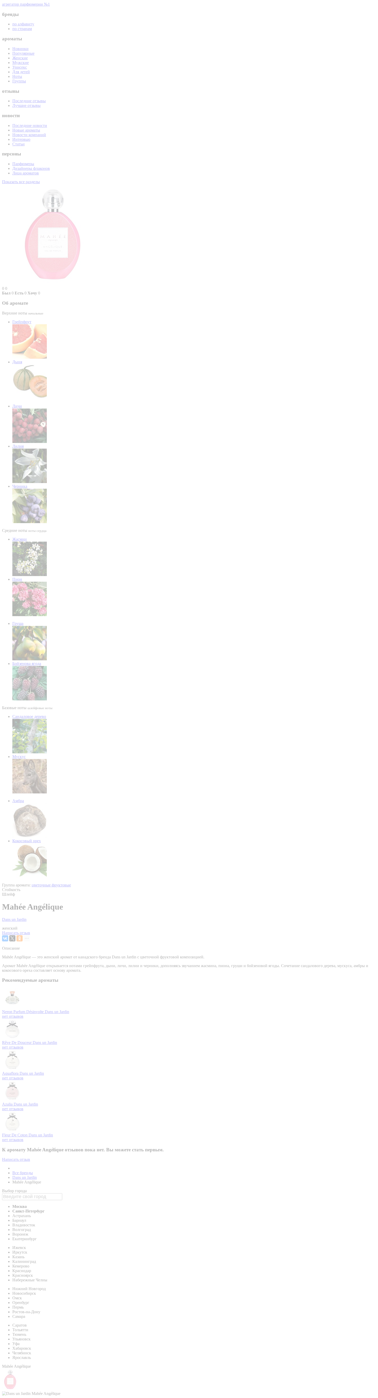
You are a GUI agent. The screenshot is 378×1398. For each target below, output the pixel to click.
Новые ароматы (26, 130)
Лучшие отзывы (26, 105)
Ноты (17, 76)
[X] (12, 938)
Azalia (8, 1104)
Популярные (23, 53)
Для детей (21, 72)
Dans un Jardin (14, 919)
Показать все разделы (21, 182)
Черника (19, 486)
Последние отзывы (29, 101)
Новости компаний (29, 135)
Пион (17, 579)
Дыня (17, 362)
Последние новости (29, 125)
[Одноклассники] (19, 938)
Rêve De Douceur (17, 1042)
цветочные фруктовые (51, 885)
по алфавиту (23, 24)
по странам (22, 28)
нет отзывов (12, 1016)
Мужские (20, 62)
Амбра (18, 801)
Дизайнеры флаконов (31, 168)
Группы (19, 81)
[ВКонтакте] (5, 938)
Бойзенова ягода (26, 663)
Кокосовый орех (26, 841)
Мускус (19, 756)
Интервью (21, 139)
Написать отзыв (16, 933)
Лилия (18, 446)
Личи (17, 406)
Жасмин (19, 539)
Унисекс (19, 67)
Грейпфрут (21, 322)
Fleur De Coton (15, 1135)
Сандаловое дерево (29, 716)
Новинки (20, 49)
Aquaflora (11, 1073)
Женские (20, 58)
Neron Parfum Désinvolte (23, 1012)
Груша (17, 623)
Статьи (18, 144)
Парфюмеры (23, 164)
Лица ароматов (25, 173)
